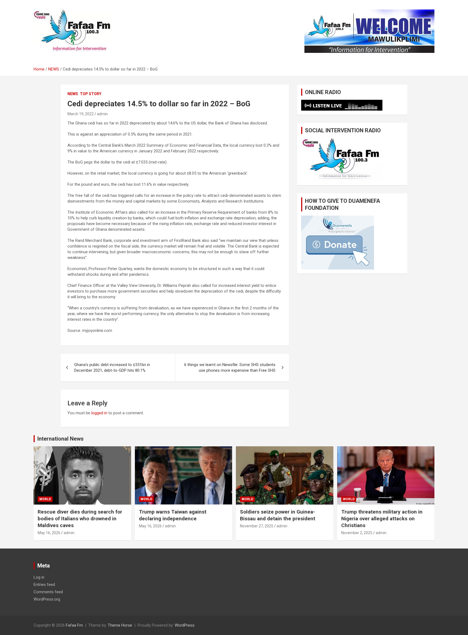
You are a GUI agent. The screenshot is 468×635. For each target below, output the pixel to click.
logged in (99, 412)
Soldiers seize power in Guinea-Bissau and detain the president (277, 515)
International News (60, 438)
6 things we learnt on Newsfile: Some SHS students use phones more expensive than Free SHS (229, 367)
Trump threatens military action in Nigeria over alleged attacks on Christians (381, 518)
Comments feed (48, 591)
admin (102, 114)
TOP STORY (90, 94)
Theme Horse (120, 625)
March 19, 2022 (80, 114)
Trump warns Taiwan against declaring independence (172, 515)
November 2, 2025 (356, 533)
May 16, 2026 (49, 533)
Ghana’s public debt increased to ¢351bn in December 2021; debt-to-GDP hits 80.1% (112, 367)
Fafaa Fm (74, 625)
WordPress (184, 625)
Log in (39, 577)
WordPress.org (47, 599)
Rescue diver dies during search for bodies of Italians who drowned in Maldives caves (80, 518)
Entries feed (44, 584)
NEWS (72, 94)
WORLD (45, 499)
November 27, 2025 (256, 526)
